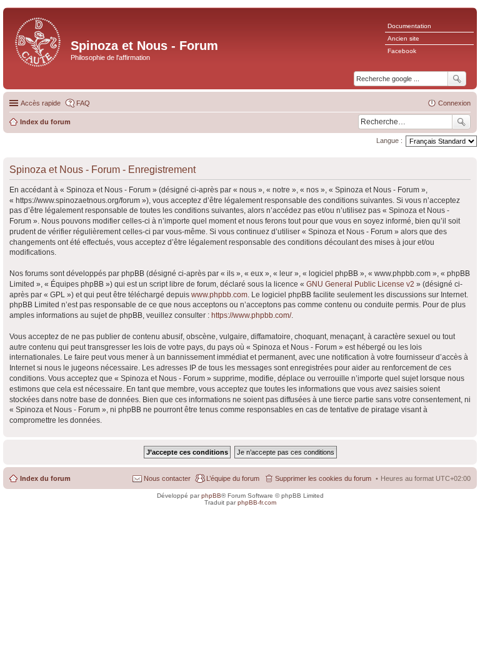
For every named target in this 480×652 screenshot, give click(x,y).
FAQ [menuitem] (83, 103)
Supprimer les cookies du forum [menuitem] (323, 478)
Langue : (389, 140)
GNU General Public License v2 (360, 284)
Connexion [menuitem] (454, 103)
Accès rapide (41, 103)
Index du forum (45, 478)
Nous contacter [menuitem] (167, 478)
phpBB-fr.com (257, 502)
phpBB (211, 495)
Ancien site (403, 38)
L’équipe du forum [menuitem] (232, 478)
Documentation (409, 25)
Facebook (402, 50)
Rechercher (461, 121)
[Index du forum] (38, 41)
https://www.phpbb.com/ (251, 315)
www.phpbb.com (219, 294)
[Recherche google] (457, 78)
